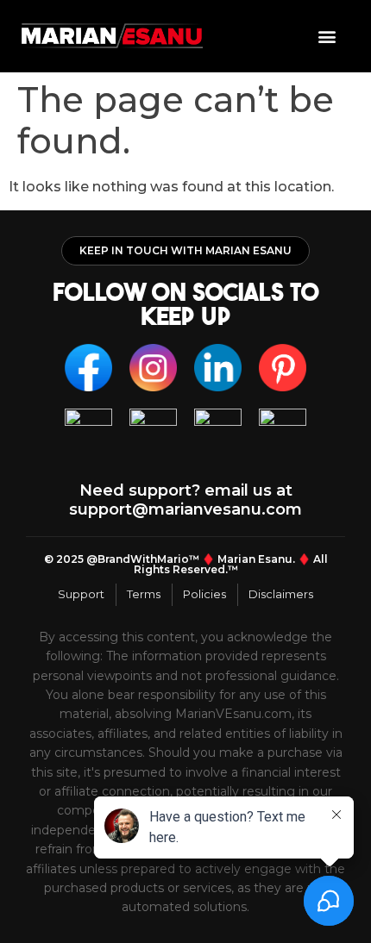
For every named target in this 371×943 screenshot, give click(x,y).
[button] (326, 36)
